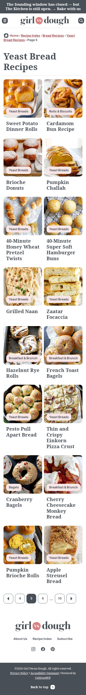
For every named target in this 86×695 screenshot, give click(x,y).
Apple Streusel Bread (57, 575)
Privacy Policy (19, 673)
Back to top (39, 687)
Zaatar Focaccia (57, 314)
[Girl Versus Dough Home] (45, 20)
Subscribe (65, 639)
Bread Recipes (53, 35)
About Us (20, 639)
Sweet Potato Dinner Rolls (22, 126)
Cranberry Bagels (19, 502)
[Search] (81, 20)
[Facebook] (43, 649)
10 (60, 598)
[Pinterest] (53, 649)
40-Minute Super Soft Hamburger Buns (61, 249)
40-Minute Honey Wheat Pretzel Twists (22, 249)
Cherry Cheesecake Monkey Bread (61, 508)
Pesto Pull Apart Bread (21, 431)
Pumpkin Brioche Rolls (22, 572)
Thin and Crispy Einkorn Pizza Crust (61, 437)
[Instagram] (33, 649)
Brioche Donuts (16, 185)
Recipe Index (30, 35)
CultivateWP (42, 678)
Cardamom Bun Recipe (61, 126)
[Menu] (5, 20)
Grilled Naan (22, 311)
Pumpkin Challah (58, 185)
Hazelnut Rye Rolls (22, 373)
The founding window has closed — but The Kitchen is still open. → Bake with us (43, 6)
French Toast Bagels (63, 373)
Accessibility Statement (44, 673)
